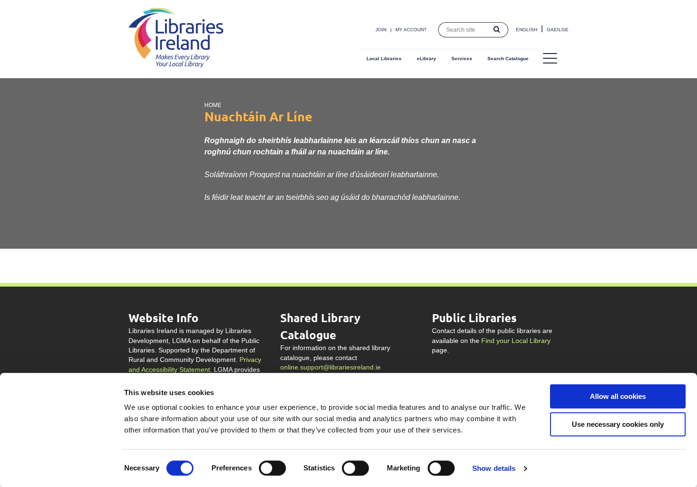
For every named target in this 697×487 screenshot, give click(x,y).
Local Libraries (384, 58)
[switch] (272, 468)
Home (212, 105)
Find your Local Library (515, 340)
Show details (493, 468)
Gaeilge (558, 29)
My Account (411, 29)
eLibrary (426, 58)
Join (381, 29)
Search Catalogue (508, 58)
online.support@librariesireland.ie (330, 367)
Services (461, 58)
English (526, 29)
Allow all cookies (618, 396)
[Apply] (497, 29)
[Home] (175, 65)
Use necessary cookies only (618, 424)
